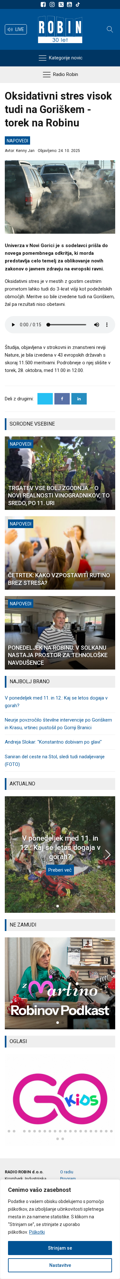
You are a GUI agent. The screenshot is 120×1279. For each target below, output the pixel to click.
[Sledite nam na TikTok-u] (78, 4)
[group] (60, 983)
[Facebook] (62, 399)
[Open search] (110, 29)
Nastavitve (60, 1265)
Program (68, 1178)
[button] (16, 29)
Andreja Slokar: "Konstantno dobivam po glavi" (53, 742)
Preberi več (60, 870)
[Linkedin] (79, 399)
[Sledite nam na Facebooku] (44, 4)
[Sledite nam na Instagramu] (53, 4)
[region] (60, 1229)
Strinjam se (60, 1248)
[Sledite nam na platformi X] (61, 4)
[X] (45, 399)
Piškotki (37, 1232)
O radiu (66, 1171)
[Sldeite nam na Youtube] (70, 4)
